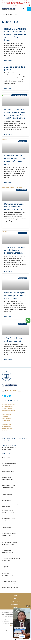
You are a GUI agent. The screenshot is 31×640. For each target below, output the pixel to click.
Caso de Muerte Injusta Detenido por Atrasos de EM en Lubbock (15, 295)
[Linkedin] (10, 396)
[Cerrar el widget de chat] (29, 606)
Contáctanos (16, 601)
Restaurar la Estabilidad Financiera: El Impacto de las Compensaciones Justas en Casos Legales (15, 34)
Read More (16, 5)
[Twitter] (8, 396)
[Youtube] (5, 396)
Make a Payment (15, 604)
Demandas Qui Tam (6, 424)
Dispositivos (5, 416)
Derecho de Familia (6, 418)
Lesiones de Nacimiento (7, 406)
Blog (7, 14)
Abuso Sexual (5, 430)
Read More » (8, 60)
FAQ (15, 595)
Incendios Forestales (7, 428)
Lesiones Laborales (6, 433)
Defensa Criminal (6, 420)
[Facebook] (2, 396)
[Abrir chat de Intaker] (15, 639)
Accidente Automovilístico (8, 404)
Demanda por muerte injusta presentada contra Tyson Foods (14, 207)
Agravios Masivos (6, 426)
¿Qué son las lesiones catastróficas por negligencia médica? (14, 250)
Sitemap (15, 607)
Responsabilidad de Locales (8, 410)
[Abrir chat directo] (27, 606)
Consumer (4, 432)
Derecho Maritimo (6, 414)
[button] (22, 9)
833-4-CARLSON (15, 391)
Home (3, 14)
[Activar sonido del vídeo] (21, 620)
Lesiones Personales (7, 408)
